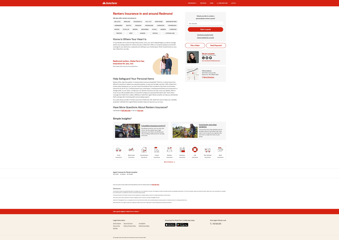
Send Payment (216, 45)
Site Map (115, 228)
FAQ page (140, 110)
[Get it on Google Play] (182, 225)
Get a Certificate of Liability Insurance (211, 60)
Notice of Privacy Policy (130, 226)
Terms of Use (116, 226)
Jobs (211, 3)
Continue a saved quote (205, 35)
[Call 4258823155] (203, 57)
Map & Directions (208, 77)
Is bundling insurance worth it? (153, 126)
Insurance (192, 3)
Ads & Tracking (117, 223)
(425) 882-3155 (223, 3)
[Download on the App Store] (170, 225)
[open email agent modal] (207, 58)
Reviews (203, 3)
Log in (233, 3)
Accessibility (142, 223)
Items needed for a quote (205, 37)
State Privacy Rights (144, 226)
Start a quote (205, 29)
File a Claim (195, 45)
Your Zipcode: (193, 23)
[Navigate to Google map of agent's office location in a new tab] (210, 57)
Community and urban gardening (208, 126)
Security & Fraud (128, 223)
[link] (110, 3)
